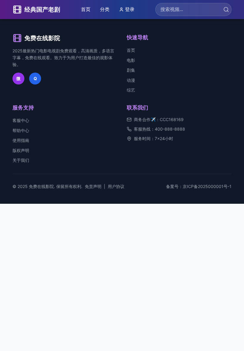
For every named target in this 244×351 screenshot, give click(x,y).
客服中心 (20, 120)
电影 (131, 60)
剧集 (131, 70)
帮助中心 (20, 130)
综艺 (131, 90)
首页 (85, 9)
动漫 (131, 80)
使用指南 (20, 140)
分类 (105, 9)
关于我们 (20, 160)
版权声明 (20, 150)
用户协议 (116, 186)
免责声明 (93, 186)
